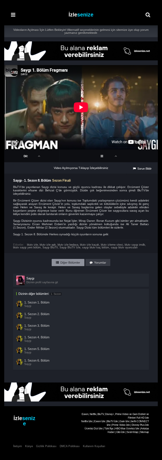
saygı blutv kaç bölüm (95, 247)
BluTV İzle (112, 421)
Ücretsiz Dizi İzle (94, 428)
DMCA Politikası (70, 446)
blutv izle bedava (68, 244)
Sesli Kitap (132, 432)
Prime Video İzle (121, 424)
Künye (29, 446)
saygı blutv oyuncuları (124, 247)
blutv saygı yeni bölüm (27, 247)
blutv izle (32, 244)
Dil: (26, 156)
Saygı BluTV (50, 247)
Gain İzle (124, 421)
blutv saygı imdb (135, 244)
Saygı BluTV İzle (69, 247)
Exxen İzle (99, 421)
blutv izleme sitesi (112, 244)
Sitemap (144, 432)
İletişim (17, 446)
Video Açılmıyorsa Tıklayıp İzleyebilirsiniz (81, 168)
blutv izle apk (48, 244)
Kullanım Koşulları (94, 446)
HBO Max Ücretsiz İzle (127, 428)
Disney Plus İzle (140, 424)
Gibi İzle (120, 432)
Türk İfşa (108, 428)
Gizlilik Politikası (46, 446)
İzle (81, 15)
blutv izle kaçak (89, 244)
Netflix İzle (86, 421)
